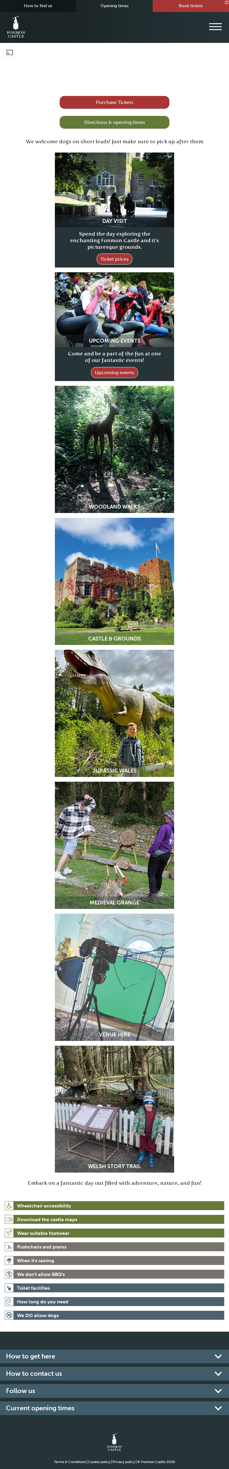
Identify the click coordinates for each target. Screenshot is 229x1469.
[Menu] (215, 26)
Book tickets (191, 5)
